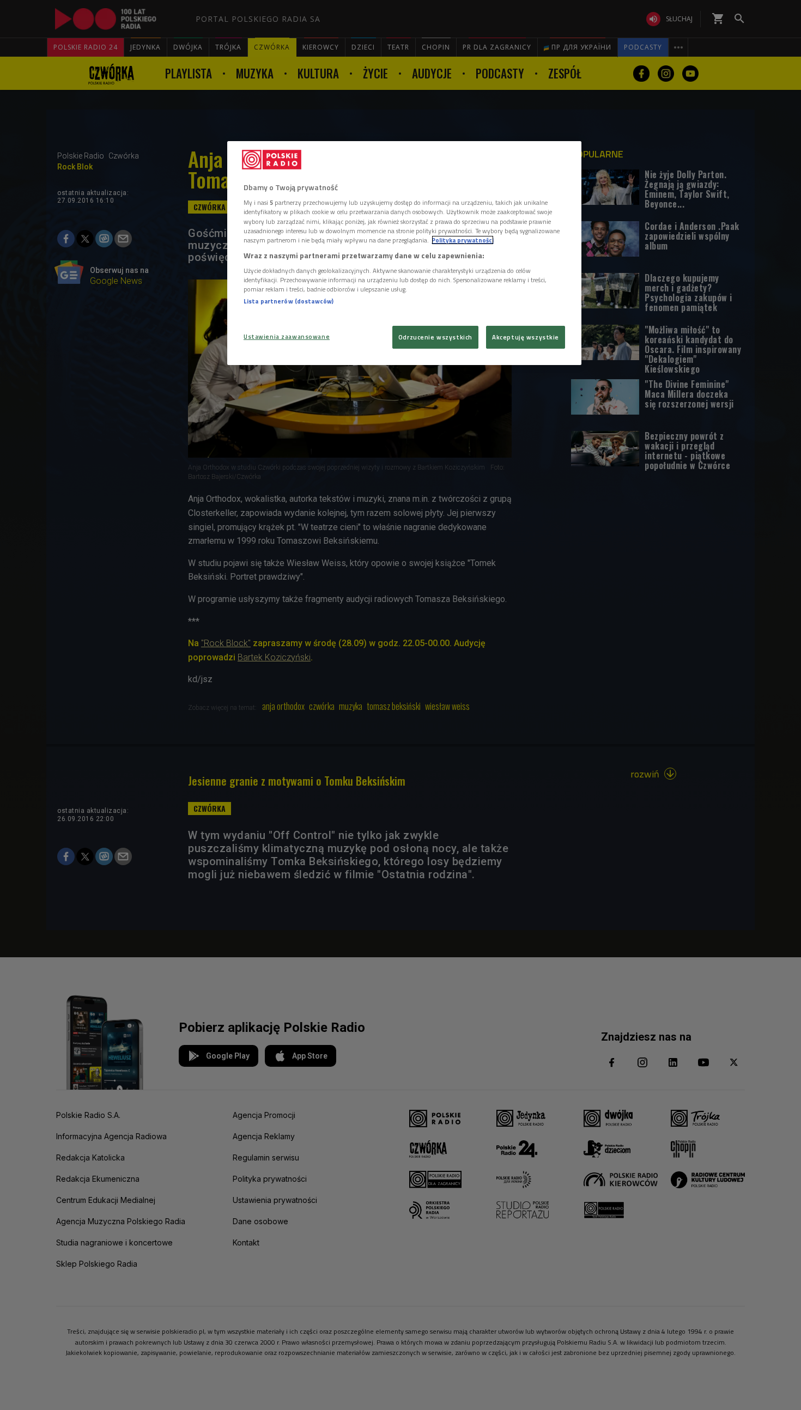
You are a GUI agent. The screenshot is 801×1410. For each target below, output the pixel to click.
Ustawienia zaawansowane (287, 336)
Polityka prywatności (463, 240)
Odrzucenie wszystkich (435, 337)
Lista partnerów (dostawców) (288, 301)
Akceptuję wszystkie (525, 337)
